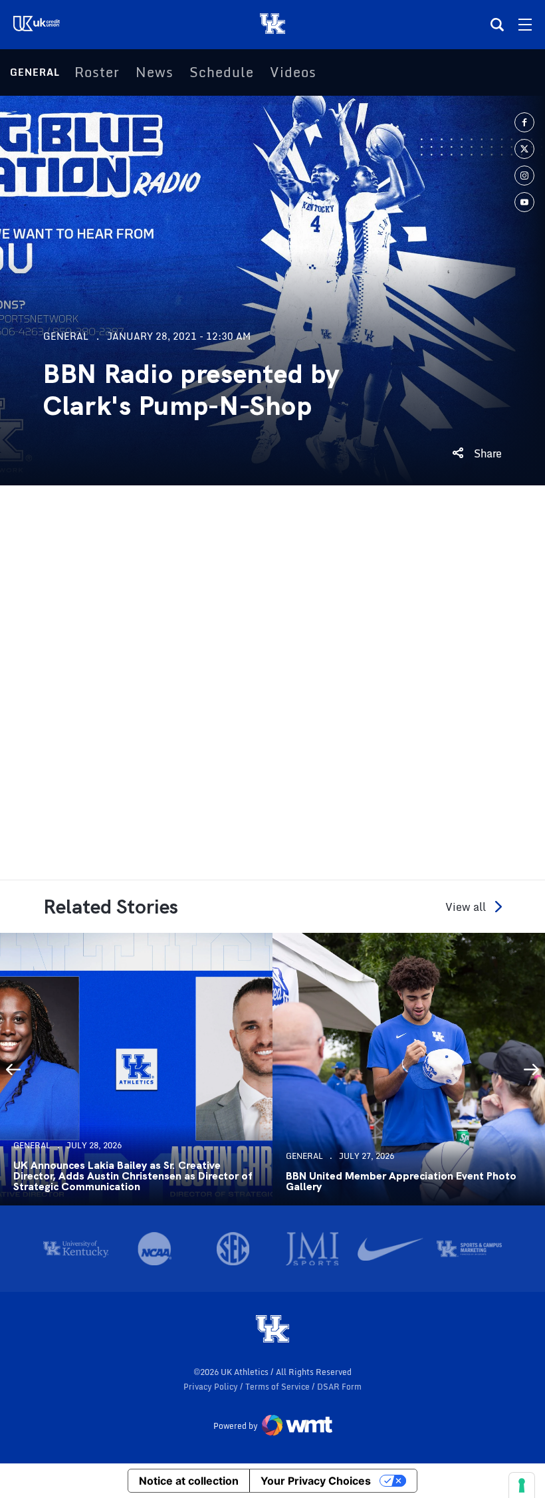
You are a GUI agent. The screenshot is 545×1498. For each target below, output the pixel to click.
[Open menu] (525, 25)
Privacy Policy (211, 1386)
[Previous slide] (13, 1069)
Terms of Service (278, 1386)
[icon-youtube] (524, 202)
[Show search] (497, 24)
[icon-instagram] (524, 176)
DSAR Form (339, 1386)
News (154, 72)
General (35, 72)
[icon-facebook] (524, 122)
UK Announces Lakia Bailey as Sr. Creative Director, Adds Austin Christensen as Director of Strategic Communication (132, 1176)
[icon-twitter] (524, 149)
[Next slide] (531, 1069)
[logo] (272, 1329)
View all (465, 906)
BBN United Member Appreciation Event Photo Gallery (401, 1181)
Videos (293, 72)
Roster (97, 72)
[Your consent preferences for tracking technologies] (521, 1485)
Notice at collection (189, 1480)
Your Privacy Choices (316, 1480)
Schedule (221, 72)
